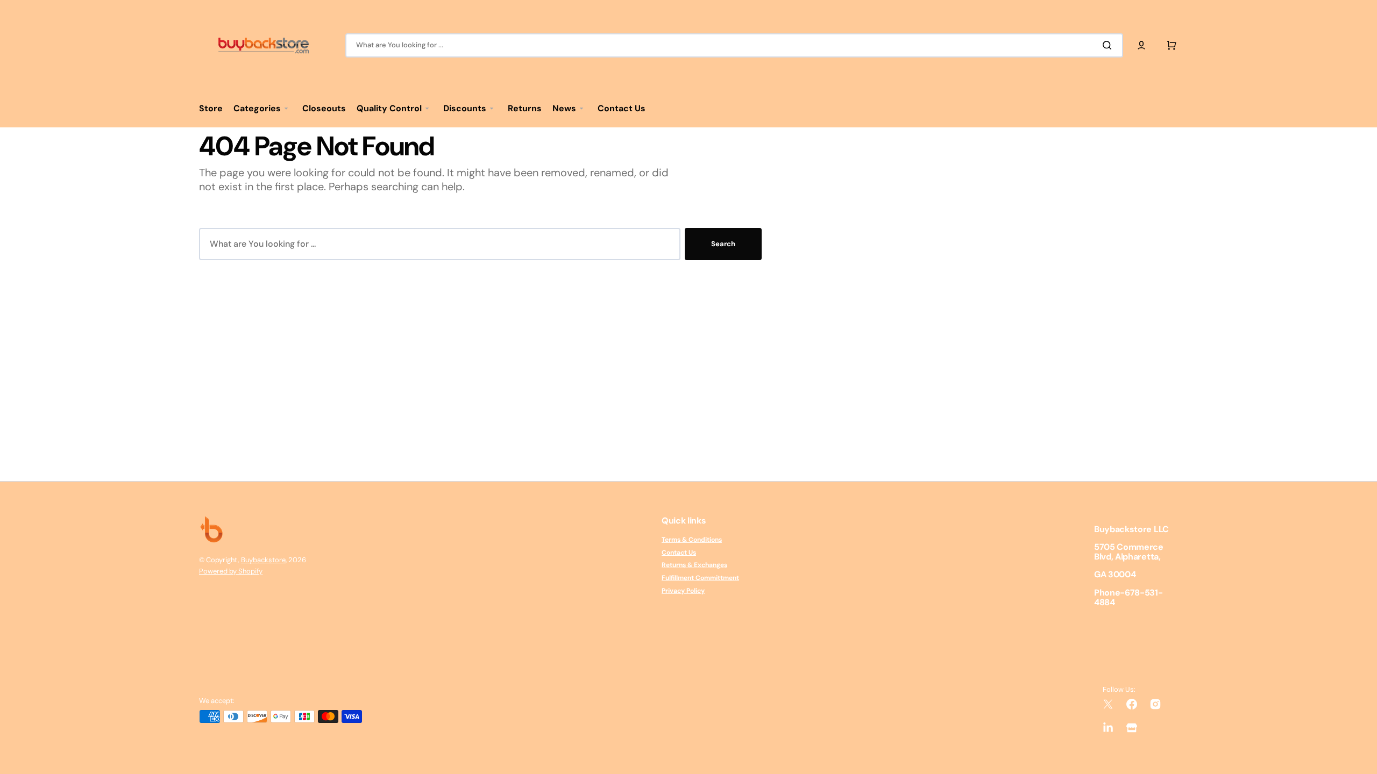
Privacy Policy (683, 590)
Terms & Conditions (692, 540)
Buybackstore (263, 559)
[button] (1141, 45)
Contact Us (679, 552)
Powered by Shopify (230, 571)
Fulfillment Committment (700, 578)
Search (723, 243)
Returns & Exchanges (694, 565)
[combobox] (734, 45)
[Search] (1109, 45)
